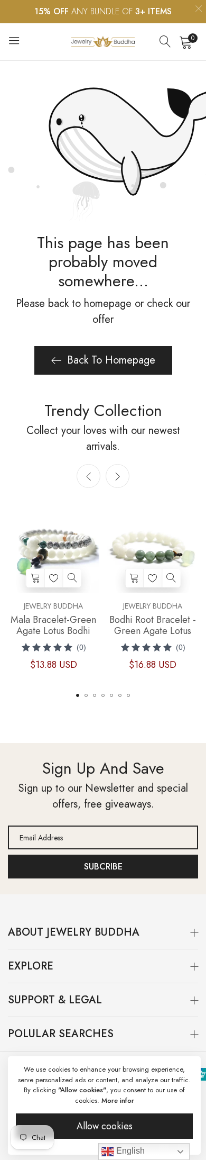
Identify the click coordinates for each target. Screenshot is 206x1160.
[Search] (165, 41)
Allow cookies (105, 1126)
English (129, 1150)
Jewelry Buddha (53, 606)
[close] (198, 10)
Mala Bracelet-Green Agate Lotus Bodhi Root (53, 625)
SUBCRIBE (103, 866)
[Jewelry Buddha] (103, 41)
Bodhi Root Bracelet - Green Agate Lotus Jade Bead (152, 625)
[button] (117, 476)
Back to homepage (111, 360)
